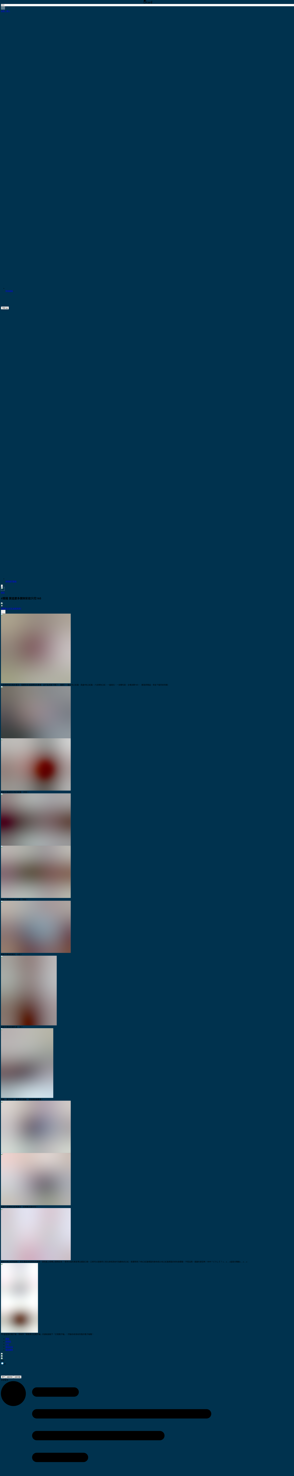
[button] (5, 11)
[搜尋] (3, 8)
